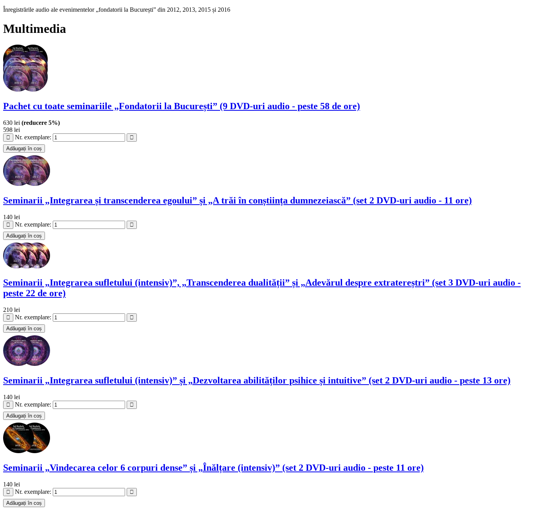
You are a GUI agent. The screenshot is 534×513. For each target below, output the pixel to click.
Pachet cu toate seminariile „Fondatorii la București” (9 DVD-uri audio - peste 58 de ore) (181, 106)
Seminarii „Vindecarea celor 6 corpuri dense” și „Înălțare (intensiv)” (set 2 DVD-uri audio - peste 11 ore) (213, 468)
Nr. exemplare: (34, 137)
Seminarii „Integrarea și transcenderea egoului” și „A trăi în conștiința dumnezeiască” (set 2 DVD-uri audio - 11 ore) (237, 200)
